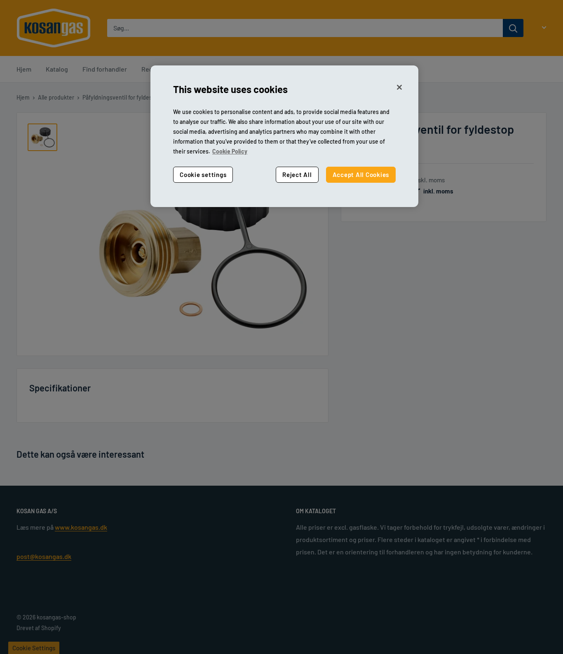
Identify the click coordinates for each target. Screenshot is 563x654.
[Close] (399, 87)
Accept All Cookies (361, 174)
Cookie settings (203, 174)
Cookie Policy (229, 151)
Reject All (297, 174)
